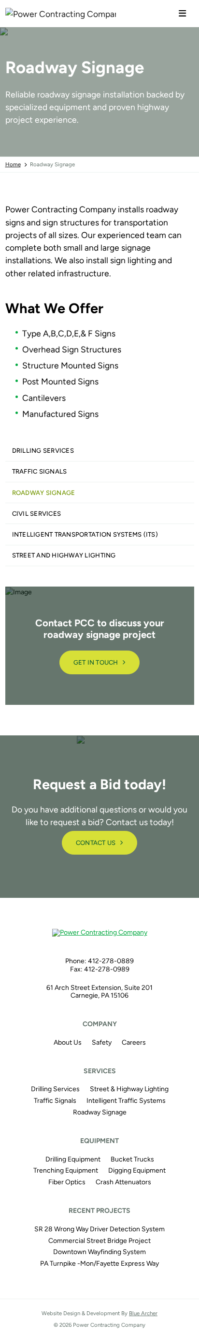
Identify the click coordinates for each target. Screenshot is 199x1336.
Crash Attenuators (123, 1182)
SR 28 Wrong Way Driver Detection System (99, 1229)
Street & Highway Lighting (129, 1089)
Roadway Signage (43, 492)
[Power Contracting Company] (29, 13)
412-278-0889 (111, 961)
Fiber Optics (66, 1182)
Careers (134, 1042)
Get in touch (95, 662)
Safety (102, 1042)
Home (13, 164)
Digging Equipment (137, 1170)
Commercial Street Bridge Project (99, 1241)
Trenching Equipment (65, 1170)
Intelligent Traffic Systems (126, 1101)
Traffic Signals (39, 471)
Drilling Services (43, 450)
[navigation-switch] (182, 14)
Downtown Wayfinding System (99, 1252)
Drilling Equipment (72, 1159)
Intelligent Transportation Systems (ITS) (85, 534)
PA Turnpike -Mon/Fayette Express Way (99, 1263)
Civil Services (36, 513)
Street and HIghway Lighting (64, 555)
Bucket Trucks (132, 1159)
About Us (68, 1042)
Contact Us (96, 842)
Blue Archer (143, 1313)
